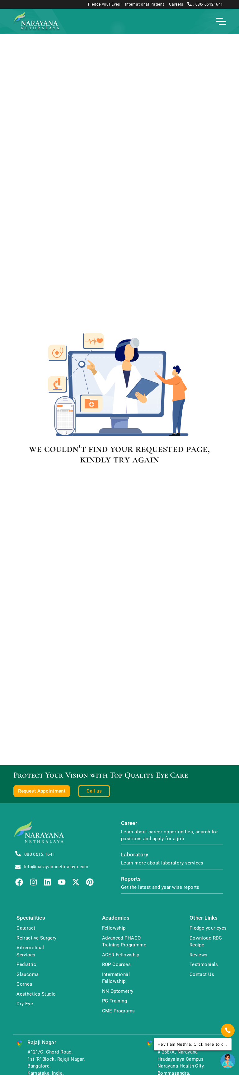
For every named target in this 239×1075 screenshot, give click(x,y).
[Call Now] (228, 1030)
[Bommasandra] (149, 1044)
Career (129, 823)
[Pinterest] (90, 882)
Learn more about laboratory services (162, 863)
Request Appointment (41, 791)
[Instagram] (33, 882)
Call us (94, 791)
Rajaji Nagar (41, 1042)
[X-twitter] (76, 882)
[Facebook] (19, 882)
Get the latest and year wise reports (160, 887)
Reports (131, 879)
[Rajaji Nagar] (19, 1044)
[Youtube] (62, 882)
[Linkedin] (47, 882)
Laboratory (134, 855)
